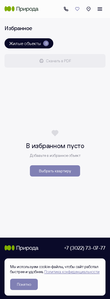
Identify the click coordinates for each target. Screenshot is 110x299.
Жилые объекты (28, 43)
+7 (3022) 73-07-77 (66, 9)
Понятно (24, 284)
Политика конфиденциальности (72, 271)
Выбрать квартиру (55, 170)
